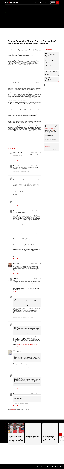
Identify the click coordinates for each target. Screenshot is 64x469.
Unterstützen (53, 2)
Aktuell (36, 5)
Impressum (33, 466)
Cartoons (52, 5)
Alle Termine (52, 84)
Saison (40, 5)
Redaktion (23, 466)
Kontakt (19, 466)
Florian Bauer (10, 46)
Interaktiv (46, 5)
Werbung (28, 466)
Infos (57, 5)
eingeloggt (13, 409)
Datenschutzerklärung (40, 466)
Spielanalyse (10, 9)
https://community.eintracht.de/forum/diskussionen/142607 (27, 344)
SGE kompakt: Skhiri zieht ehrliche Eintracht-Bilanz (50, 128)
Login (57, 2)
